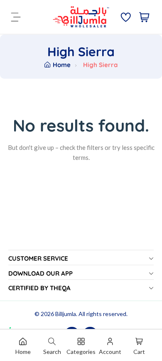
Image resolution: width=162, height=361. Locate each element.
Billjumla (65, 313)
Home (61, 65)
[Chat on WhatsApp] (16, 318)
